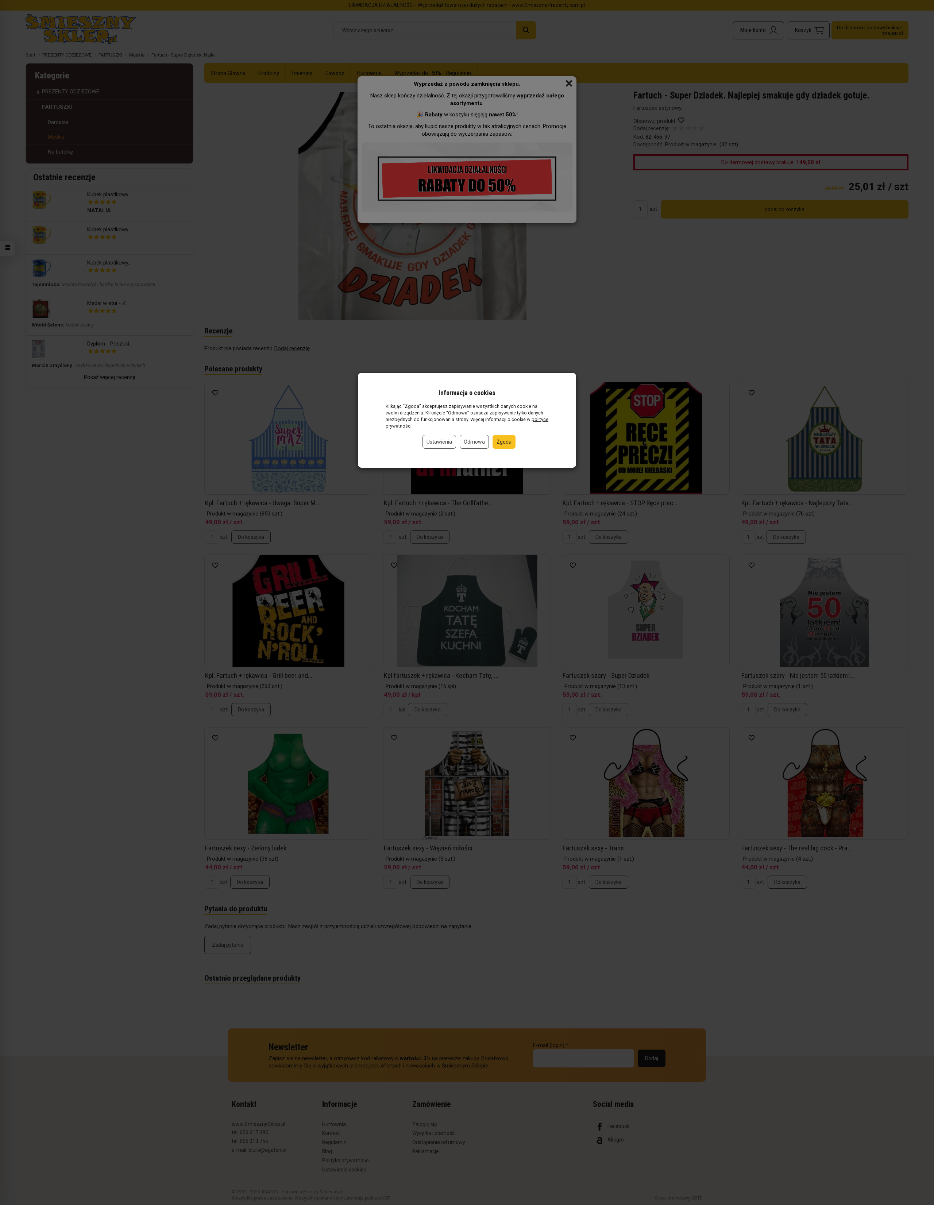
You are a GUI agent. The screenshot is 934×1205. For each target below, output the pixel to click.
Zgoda (504, 442)
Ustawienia (439, 442)
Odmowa (474, 442)
